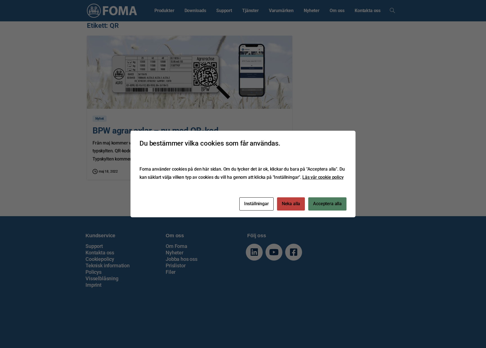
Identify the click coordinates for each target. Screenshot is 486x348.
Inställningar (256, 203)
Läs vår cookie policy (323, 177)
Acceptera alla (327, 203)
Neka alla (291, 203)
